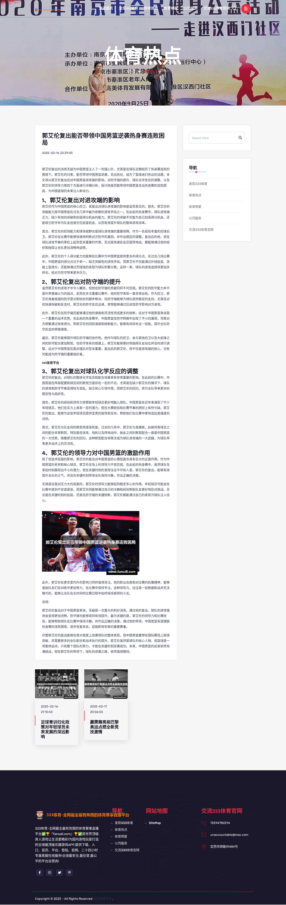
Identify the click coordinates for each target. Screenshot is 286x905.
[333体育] (52, 9)
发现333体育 (128, 8)
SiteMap (155, 823)
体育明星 (171, 8)
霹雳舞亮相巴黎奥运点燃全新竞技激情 (104, 727)
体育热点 (151, 8)
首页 (132, 71)
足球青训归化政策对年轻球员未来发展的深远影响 (55, 729)
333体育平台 (102, 899)
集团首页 (106, 8)
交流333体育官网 (217, 8)
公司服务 (191, 8)
